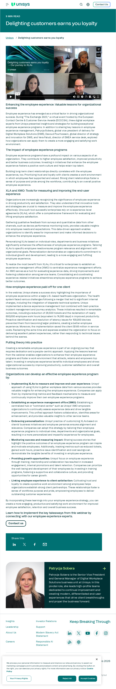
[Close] (97, 659)
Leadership (12, 627)
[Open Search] (81, 4)
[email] (45, 544)
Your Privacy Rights (19, 679)
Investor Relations (46, 621)
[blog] (69, 642)
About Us (11, 633)
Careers (10, 642)
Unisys (10, 38)
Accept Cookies (87, 679)
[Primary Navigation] (7, 4)
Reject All (67, 679)
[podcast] (78, 642)
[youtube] (87, 633)
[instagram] (105, 633)
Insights (10, 621)
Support (40, 627)
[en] (88, 4)
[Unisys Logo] (20, 4)
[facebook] (34, 544)
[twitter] (24, 544)
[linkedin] (14, 544)
